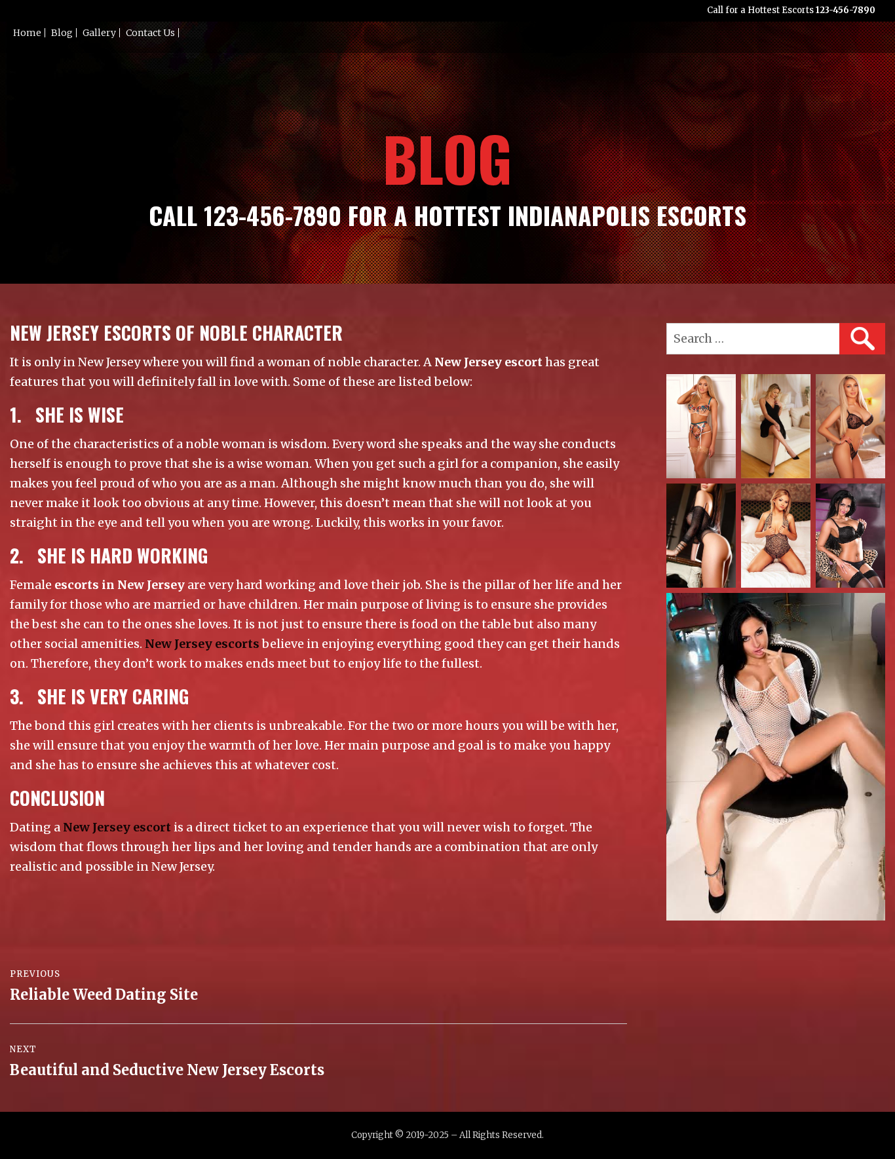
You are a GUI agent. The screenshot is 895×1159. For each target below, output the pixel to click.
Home (27, 32)
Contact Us (150, 32)
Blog (62, 32)
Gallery (99, 32)
